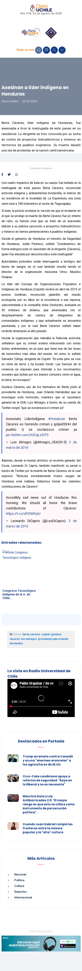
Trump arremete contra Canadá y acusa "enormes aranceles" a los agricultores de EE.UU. (48, 760)
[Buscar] (54, 50)
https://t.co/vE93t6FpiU (23, 514)
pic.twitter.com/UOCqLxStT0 (27, 435)
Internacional (23, 897)
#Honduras (56, 419)
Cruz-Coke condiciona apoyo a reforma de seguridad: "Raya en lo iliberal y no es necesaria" (47, 780)
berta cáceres (31, 634)
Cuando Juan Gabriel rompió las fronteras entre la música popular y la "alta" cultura (48, 828)
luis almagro (29, 638)
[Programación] (46, 50)
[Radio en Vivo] (38, 50)
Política (19, 880)
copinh (45, 634)
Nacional (20, 874)
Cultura (19, 886)
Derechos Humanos (41, 168)
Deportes (20, 891)
